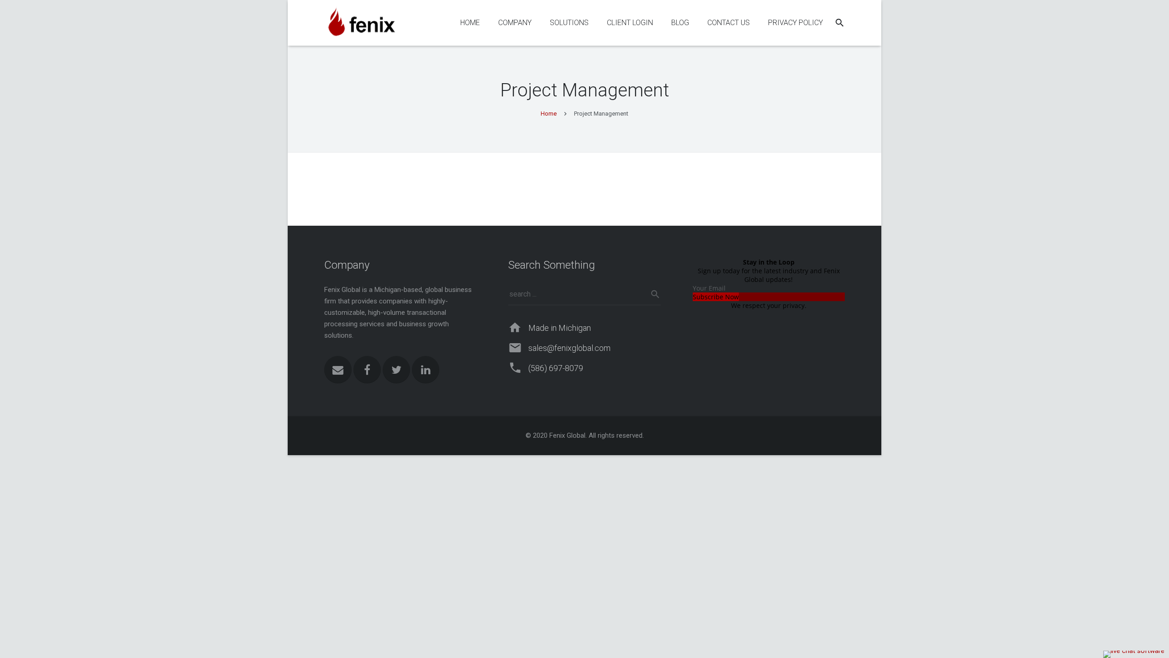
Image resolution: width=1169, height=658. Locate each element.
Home (549, 113)
